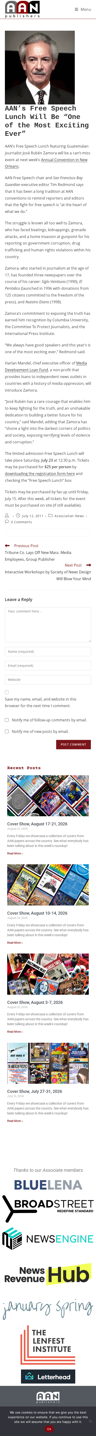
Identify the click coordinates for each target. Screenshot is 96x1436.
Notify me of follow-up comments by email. (49, 720)
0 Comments (21, 522)
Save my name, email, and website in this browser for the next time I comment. (40, 703)
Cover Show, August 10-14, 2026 (37, 913)
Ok (49, 1429)
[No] (90, 1421)
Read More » (15, 853)
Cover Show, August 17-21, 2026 (37, 823)
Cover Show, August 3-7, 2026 (35, 1002)
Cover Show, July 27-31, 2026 (34, 1091)
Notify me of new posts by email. (40, 731)
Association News (69, 516)
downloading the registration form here (40, 473)
